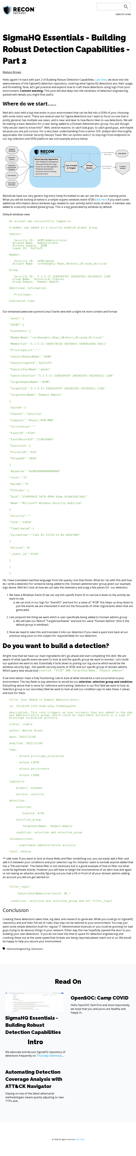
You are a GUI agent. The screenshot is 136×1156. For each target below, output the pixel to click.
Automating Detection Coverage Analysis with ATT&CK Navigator (33, 1079)
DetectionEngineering (18, 948)
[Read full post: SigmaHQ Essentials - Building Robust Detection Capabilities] (34, 1010)
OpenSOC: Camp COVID (100, 998)
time (104, 79)
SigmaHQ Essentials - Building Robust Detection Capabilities (33, 1025)
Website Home (123, 14)
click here (101, 199)
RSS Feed (80, 1139)
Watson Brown (12, 72)
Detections (37, 948)
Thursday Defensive (49, 1055)
